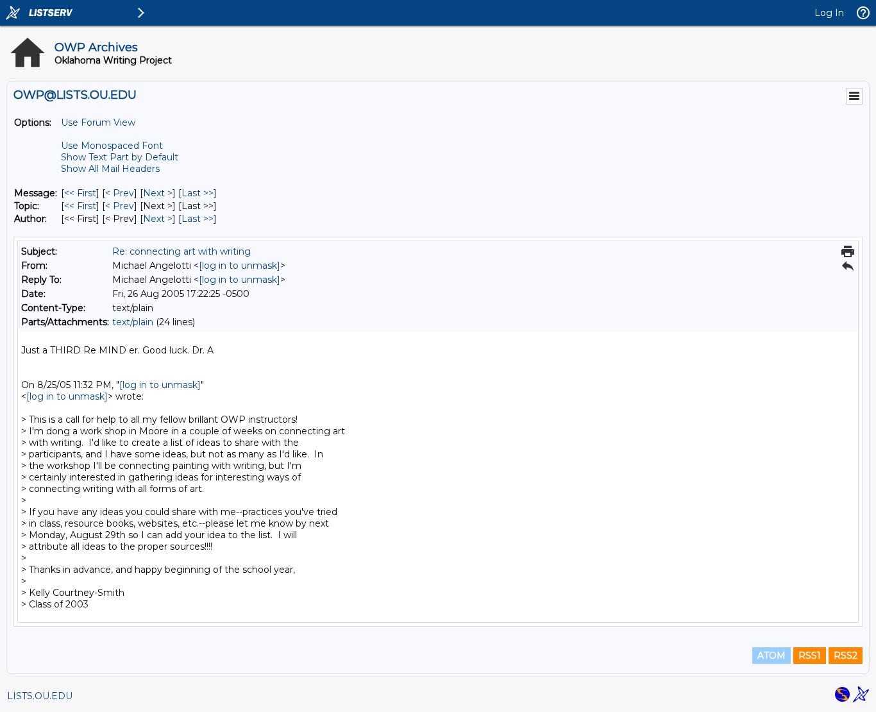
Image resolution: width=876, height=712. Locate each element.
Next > (158, 193)
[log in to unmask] (239, 265)
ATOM (771, 655)
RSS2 (845, 655)
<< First (80, 193)
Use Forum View (98, 122)
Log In (829, 13)
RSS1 (809, 655)
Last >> (197, 193)
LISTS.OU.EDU (39, 696)
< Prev (119, 193)
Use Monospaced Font (112, 145)
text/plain (132, 322)
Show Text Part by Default (119, 157)
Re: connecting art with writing (181, 251)
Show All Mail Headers (110, 168)
